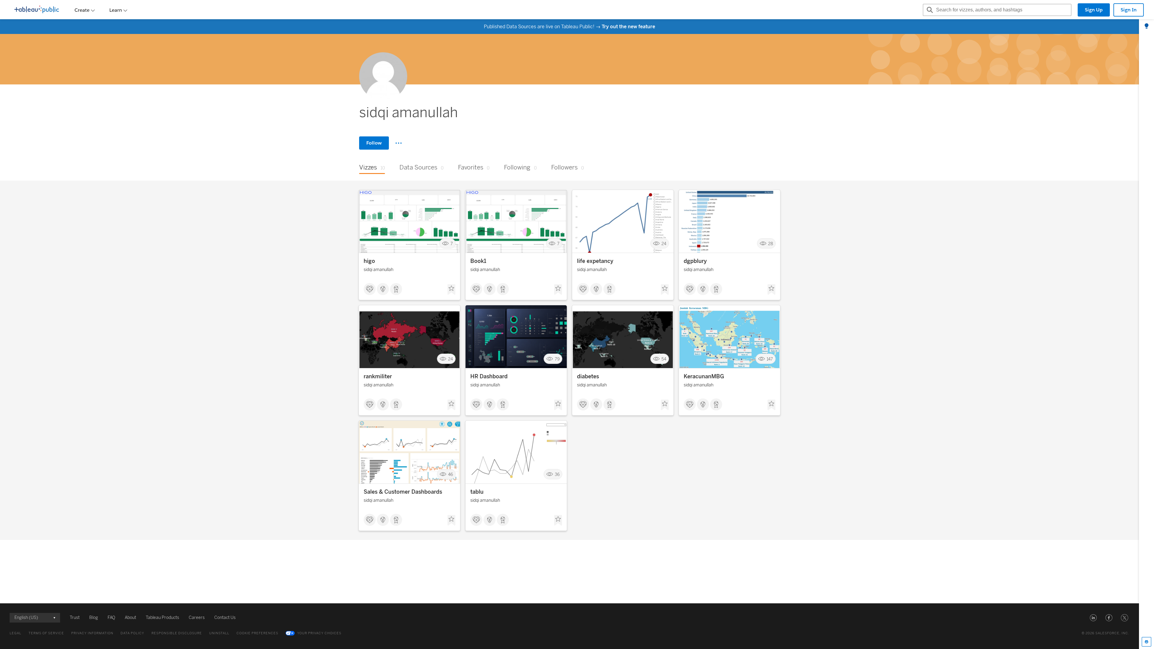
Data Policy (132, 633)
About (130, 617)
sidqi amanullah (378, 269)
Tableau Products (162, 617)
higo (369, 261)
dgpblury (695, 261)
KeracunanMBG (704, 376)
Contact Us (225, 617)
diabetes (588, 376)
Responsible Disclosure (176, 633)
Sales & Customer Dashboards (403, 492)
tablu (477, 492)
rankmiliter (378, 376)
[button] (1093, 618)
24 (663, 243)
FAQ (111, 617)
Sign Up (1094, 10)
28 (770, 243)
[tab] (1146, 26)
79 (557, 358)
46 (450, 474)
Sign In (1129, 10)
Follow (374, 143)
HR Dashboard (489, 376)
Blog (93, 617)
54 (663, 358)
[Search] (929, 10)
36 (557, 474)
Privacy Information (92, 633)
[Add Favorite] (451, 289)
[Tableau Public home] (36, 10)
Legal (15, 633)
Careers (197, 617)
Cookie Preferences (257, 633)
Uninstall (219, 633)
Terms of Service (46, 633)
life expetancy (595, 261)
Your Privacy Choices (319, 633)
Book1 (478, 261)
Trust (75, 617)
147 (770, 358)
